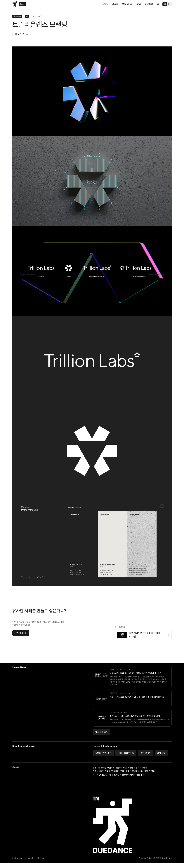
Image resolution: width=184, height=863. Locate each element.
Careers (41, 858)
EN (169, 4)
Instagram (17, 858)
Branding (17, 16)
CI (27, 16)
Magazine (127, 4)
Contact (149, 4)
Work (105, 4)
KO (165, 4)
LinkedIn (30, 858)
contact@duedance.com (105, 746)
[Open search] (158, 4)
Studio (115, 4)
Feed (22, 4)
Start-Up (36, 16)
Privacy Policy (145, 858)
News (138, 4)
